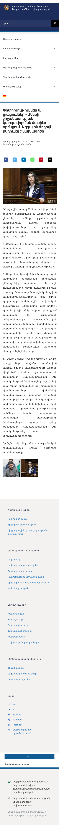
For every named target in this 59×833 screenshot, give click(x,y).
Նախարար (14, 559)
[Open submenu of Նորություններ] (54, 58)
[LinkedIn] (23, 159)
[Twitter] (15, 159)
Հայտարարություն (18, 625)
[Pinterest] (41, 159)
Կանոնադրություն (18, 588)
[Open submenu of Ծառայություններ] (54, 39)
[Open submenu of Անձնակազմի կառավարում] (54, 67)
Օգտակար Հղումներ (19, 679)
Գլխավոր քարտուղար (20, 571)
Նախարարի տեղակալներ (23, 565)
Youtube (17, 714)
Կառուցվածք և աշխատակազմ (26, 576)
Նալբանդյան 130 (22, 729)
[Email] (50, 159)
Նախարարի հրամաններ (22, 673)
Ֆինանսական (16, 667)
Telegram (17, 719)
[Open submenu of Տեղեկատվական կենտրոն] (54, 77)
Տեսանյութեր (15, 619)
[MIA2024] (6, 5)
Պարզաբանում (16, 636)
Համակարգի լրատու (20, 630)
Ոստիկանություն (17, 518)
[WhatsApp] (32, 159)
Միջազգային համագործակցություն (28, 582)
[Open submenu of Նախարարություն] (54, 48)
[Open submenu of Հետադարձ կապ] (54, 86)
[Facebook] (6, 159)
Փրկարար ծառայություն (22, 524)
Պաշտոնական (22, 144)
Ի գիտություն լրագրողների (23, 642)
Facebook (17, 724)
